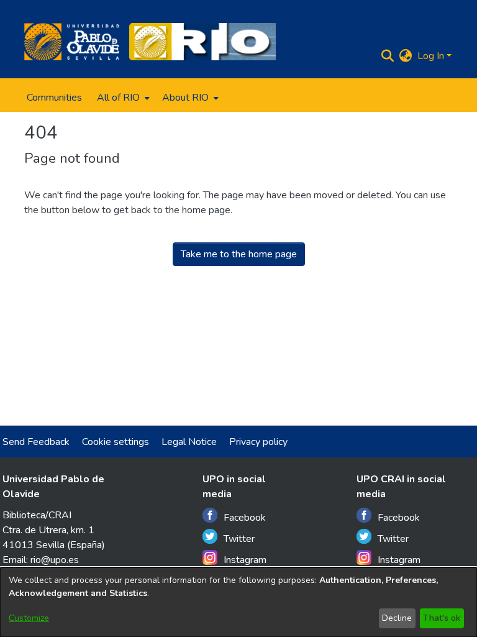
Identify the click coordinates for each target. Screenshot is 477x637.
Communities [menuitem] (54, 97)
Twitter (239, 539)
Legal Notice (189, 442)
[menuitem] (122, 97)
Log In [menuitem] (430, 56)
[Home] (71, 41)
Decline (397, 618)
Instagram (245, 560)
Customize (29, 618)
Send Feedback (36, 442)
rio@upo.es (54, 560)
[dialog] (238, 602)
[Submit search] (388, 55)
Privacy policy (258, 442)
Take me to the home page (239, 254)
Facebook (245, 518)
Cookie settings (115, 442)
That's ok (441, 618)
